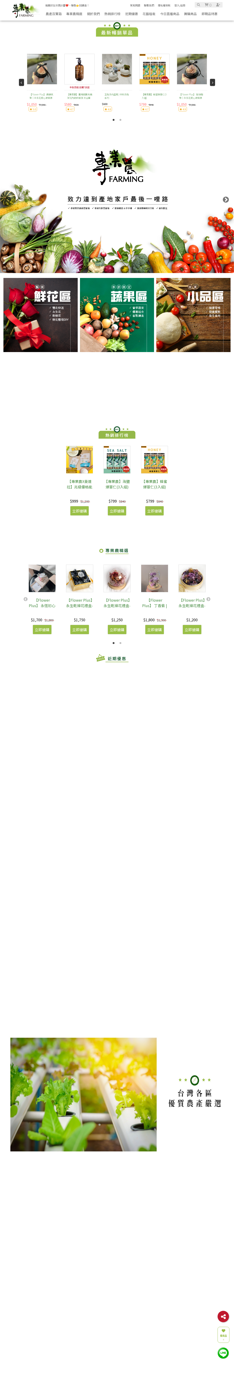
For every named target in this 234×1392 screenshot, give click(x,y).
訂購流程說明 (148, 1385)
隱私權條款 (164, 5)
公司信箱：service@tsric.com (109, 1377)
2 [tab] (120, 120)
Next (225, 200)
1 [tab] (113, 120)
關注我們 (170, 1368)
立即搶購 (79, 511)
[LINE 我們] (223, 1353)
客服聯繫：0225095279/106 (107, 1373)
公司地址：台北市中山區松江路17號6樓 (113, 1381)
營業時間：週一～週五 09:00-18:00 (111, 1385)
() (210, 4)
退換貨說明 (147, 1377)
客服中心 (146, 1368)
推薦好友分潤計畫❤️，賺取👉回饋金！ (67, 5)
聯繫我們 (149, 5)
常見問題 (135, 5)
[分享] (223, 1316)
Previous (8, 200)
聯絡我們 (99, 1368)
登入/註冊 (179, 5)
